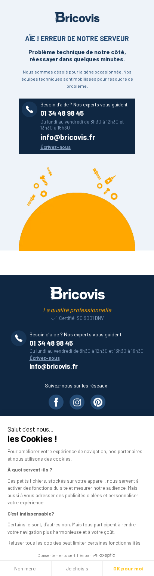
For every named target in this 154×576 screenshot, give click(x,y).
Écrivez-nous (55, 147)
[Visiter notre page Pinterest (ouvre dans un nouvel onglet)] (97, 402)
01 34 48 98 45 (62, 113)
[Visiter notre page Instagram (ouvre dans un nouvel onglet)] (77, 402)
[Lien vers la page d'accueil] (77, 293)
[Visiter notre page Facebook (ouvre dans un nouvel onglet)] (56, 402)
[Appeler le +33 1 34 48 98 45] (20, 338)
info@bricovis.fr (67, 137)
